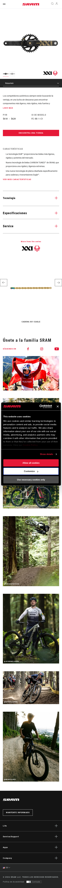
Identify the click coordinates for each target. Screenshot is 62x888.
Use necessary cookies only (31, 479)
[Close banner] (58, 406)
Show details (46, 454)
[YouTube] (57, 349)
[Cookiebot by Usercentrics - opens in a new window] (39, 406)
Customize (29, 471)
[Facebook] (28, 349)
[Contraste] (29, 882)
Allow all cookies (31, 463)
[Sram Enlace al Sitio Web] (31, 4)
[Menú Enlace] (4, 4)
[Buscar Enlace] (52, 4)
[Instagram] (41, 349)
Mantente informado (18, 813)
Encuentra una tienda (31, 133)
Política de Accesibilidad (13, 882)
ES (6, 868)
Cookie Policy (30, 445)
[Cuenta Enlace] (57, 4)
